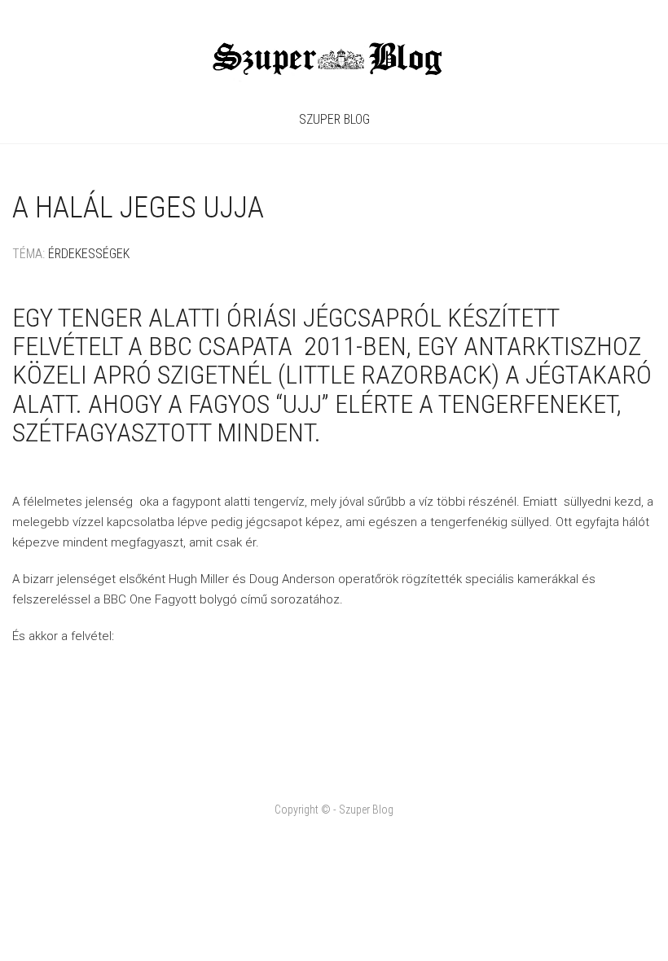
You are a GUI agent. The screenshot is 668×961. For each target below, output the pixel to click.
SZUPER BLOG (334, 119)
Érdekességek (89, 253)
